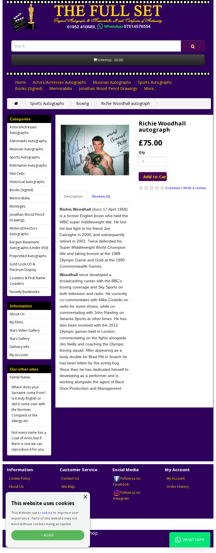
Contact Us (70, 478)
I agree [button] (48, 535)
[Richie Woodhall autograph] (95, 150)
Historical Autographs (27, 181)
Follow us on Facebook (126, 481)
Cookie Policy (19, 478)
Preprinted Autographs (28, 256)
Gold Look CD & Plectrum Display (23, 267)
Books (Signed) (28, 88)
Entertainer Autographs (28, 165)
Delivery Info (20, 346)
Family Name (20, 377)
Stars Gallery (20, 338)
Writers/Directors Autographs (23, 231)
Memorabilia (60, 88)
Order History (177, 486)
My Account (19, 354)
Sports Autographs (155, 82)
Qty (142, 152)
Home (20, 82)
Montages (17, 206)
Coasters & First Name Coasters (27, 281)
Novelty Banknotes (24, 291)
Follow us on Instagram (126, 495)
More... (150, 88)
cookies (46, 512)
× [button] (85, 497)
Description (73, 196)
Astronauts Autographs (28, 140)
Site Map (68, 486)
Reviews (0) (101, 196)
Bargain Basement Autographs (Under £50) (29, 245)
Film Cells (17, 173)
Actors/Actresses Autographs (59, 82)
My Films (16, 322)
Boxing (82, 103)
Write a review (194, 188)
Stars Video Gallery (25, 330)
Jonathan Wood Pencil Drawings (108, 88)
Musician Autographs (112, 82)
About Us (17, 314)
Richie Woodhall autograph (125, 103)
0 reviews (172, 188)
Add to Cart (155, 176)
